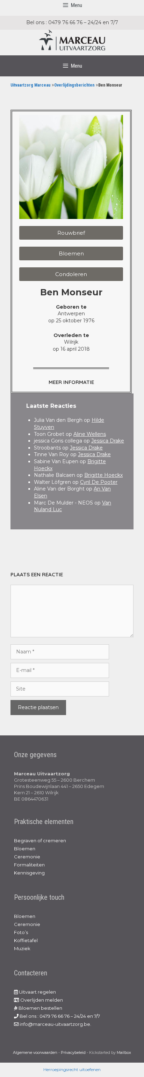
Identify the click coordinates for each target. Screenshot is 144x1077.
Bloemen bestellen (39, 1008)
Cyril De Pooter (98, 482)
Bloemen (24, 848)
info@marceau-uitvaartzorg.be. (55, 1024)
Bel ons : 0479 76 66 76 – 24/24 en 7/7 (59, 1016)
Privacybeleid (73, 1052)
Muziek (22, 948)
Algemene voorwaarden (35, 1052)
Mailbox (124, 1052)
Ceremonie (27, 856)
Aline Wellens (89, 434)
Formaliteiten (29, 864)
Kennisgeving (29, 873)
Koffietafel (26, 940)
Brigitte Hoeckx (103, 475)
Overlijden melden (41, 1000)
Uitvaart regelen (37, 992)
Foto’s (21, 932)
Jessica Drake (107, 441)
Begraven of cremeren (40, 840)
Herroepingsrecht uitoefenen (72, 1069)
